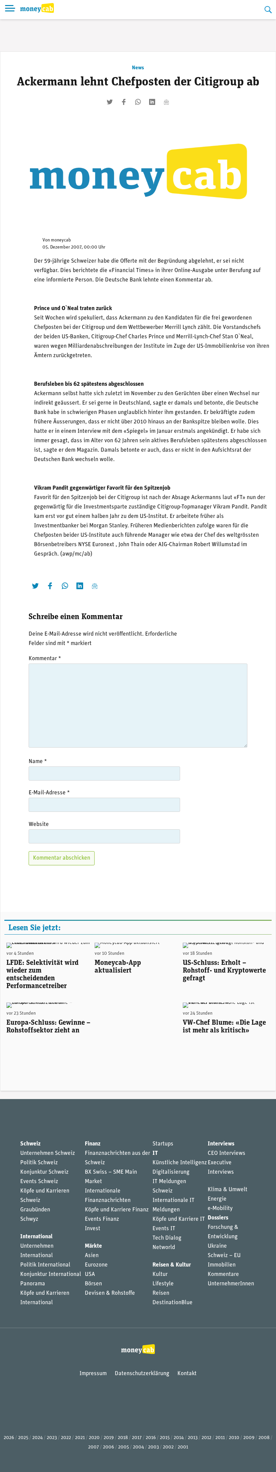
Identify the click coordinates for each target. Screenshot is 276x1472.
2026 (9, 1437)
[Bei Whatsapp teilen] (138, 102)
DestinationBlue (172, 1303)
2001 (183, 1447)
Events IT (163, 1229)
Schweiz (30, 1144)
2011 (220, 1437)
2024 (37, 1437)
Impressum (93, 1373)
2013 (193, 1437)
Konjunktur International (50, 1274)
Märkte (93, 1246)
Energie (217, 1199)
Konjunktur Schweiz (44, 1172)
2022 (66, 1437)
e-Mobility (220, 1208)
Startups (162, 1144)
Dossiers (218, 1218)
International (36, 1237)
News (138, 68)
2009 (248, 1437)
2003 (153, 1447)
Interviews (221, 1144)
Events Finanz (102, 1219)
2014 (179, 1437)
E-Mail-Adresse (49, 793)
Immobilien (222, 1265)
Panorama (32, 1284)
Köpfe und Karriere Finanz (117, 1210)
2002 (168, 1447)
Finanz (92, 1144)
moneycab (61, 240)
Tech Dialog (166, 1238)
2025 (23, 1437)
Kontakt (187, 1373)
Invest (92, 1229)
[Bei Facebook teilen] (124, 102)
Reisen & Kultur (171, 1265)
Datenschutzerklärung (142, 1373)
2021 (80, 1437)
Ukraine (217, 1246)
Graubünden (35, 1210)
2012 (206, 1437)
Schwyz (29, 1219)
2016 (151, 1437)
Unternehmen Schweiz (47, 1153)
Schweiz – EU (224, 1255)
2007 (93, 1447)
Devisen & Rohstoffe (110, 1293)
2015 (165, 1437)
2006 (108, 1447)
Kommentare (223, 1274)
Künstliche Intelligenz (179, 1163)
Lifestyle (163, 1284)
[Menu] (10, 9)
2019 (109, 1437)
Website (39, 824)
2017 (137, 1437)
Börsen (93, 1284)
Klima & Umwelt (227, 1190)
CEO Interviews (226, 1153)
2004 (138, 1447)
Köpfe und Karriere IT (178, 1219)
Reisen (160, 1293)
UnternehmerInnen (231, 1284)
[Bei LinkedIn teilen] (152, 102)
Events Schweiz (39, 1181)
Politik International (45, 1265)
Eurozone (96, 1265)
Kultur (160, 1274)
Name (38, 761)
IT (155, 1153)
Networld (163, 1247)
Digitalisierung (170, 1172)
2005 (123, 1447)
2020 (94, 1437)
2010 (234, 1437)
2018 (123, 1437)
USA (90, 1274)
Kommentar (45, 659)
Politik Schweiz (39, 1163)
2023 (52, 1437)
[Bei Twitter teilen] (110, 102)
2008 (264, 1437)
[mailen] (166, 102)
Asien (92, 1255)
